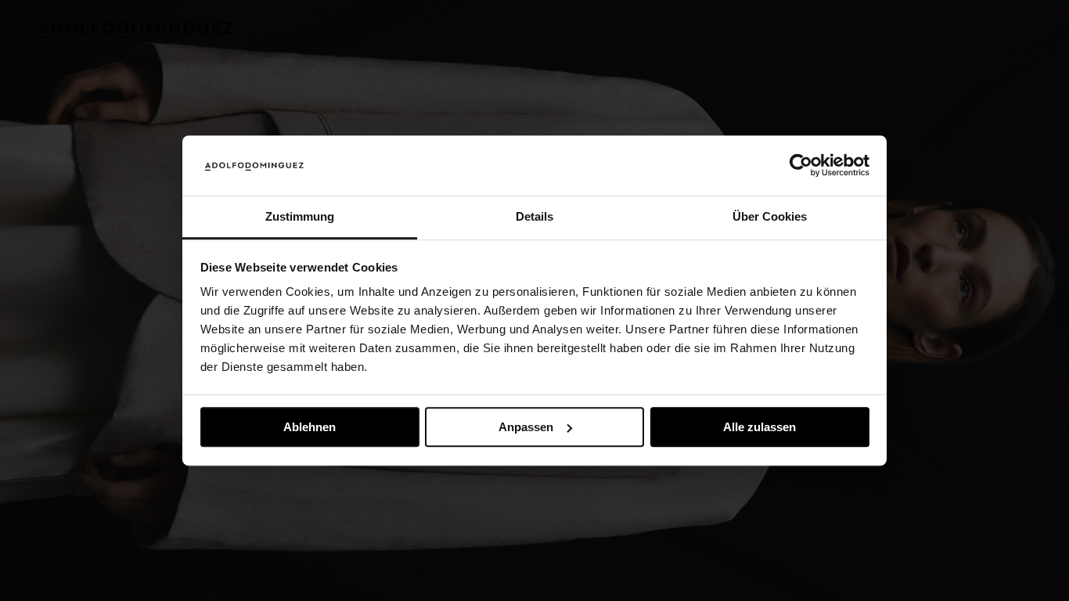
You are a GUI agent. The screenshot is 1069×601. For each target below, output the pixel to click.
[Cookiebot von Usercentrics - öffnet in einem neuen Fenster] (800, 166)
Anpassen (526, 427)
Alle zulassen (759, 427)
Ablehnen (309, 427)
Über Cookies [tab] (769, 216)
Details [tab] (534, 216)
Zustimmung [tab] (299, 216)
